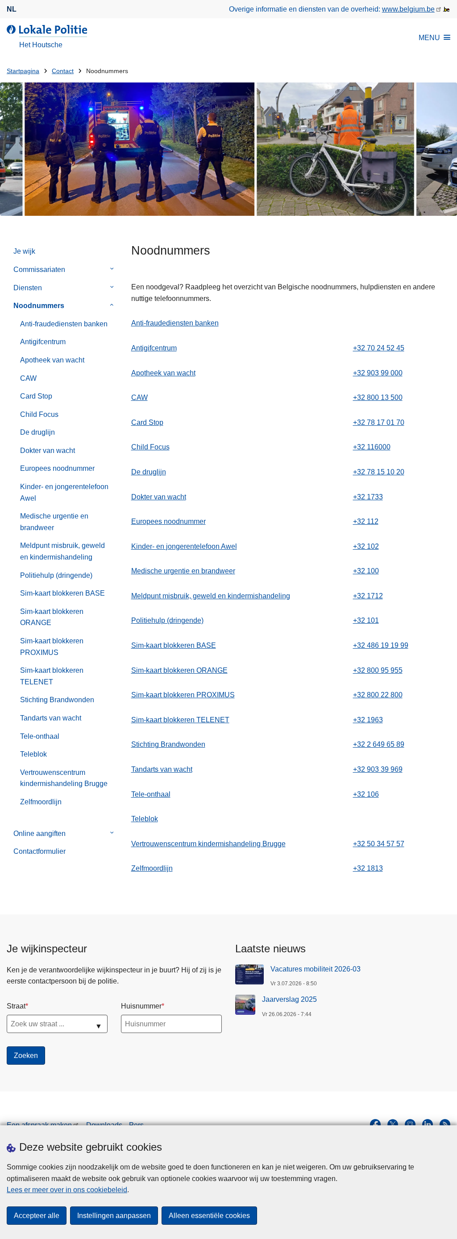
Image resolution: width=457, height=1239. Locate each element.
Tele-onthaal (39, 736)
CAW (28, 378)
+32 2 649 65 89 (378, 744)
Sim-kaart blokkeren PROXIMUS (51, 646)
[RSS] (445, 1124)
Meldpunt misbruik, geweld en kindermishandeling (62, 551)
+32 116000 (372, 447)
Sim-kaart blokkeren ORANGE (51, 617)
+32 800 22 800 (378, 695)
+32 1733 (368, 497)
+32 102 (366, 546)
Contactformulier (39, 851)
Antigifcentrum (43, 342)
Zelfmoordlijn (41, 802)
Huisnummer (141, 1006)
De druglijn (37, 432)
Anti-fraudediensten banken (64, 324)
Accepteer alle (36, 1215)
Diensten (27, 288)
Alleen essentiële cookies (209, 1215)
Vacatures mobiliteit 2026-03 (315, 969)
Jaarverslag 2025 (289, 999)
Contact (63, 71)
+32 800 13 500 (378, 397)
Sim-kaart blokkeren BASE (62, 593)
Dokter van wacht (47, 450)
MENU (429, 37)
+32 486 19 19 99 (380, 645)
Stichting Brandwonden (57, 700)
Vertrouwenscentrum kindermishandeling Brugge (64, 778)
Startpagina (23, 71)
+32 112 (365, 521)
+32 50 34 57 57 (378, 844)
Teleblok (33, 754)
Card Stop (36, 396)
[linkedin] (427, 1124)
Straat (16, 1006)
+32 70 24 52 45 (378, 348)
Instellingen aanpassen (114, 1215)
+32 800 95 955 (378, 670)
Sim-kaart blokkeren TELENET (51, 676)
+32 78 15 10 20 (378, 472)
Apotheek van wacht (52, 360)
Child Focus (39, 414)
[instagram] (410, 1124)
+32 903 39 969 (378, 769)
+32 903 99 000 (378, 373)
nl (12, 9)
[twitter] (392, 1124)
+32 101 (366, 620)
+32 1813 (368, 868)
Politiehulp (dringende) (56, 575)
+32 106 (366, 794)
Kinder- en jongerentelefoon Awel (64, 492)
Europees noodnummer (57, 468)
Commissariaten (39, 269)
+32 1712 (368, 596)
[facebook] (375, 1124)
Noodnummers (38, 305)
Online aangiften (39, 833)
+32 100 (366, 571)
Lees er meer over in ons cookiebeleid (67, 1190)
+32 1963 (368, 720)
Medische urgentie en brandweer (54, 521)
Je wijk (24, 251)
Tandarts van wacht (50, 718)
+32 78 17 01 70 (378, 422)
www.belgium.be (408, 9)
